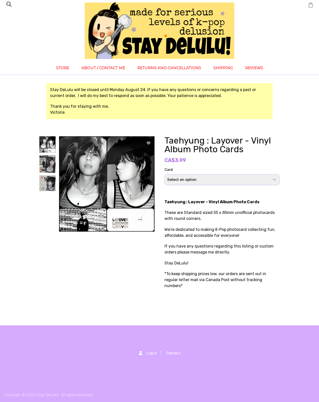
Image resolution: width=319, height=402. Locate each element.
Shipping (223, 67)
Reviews (254, 67)
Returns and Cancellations (169, 67)
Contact (173, 353)
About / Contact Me (103, 67)
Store (62, 67)
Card (168, 169)
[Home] (159, 30)
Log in (151, 353)
